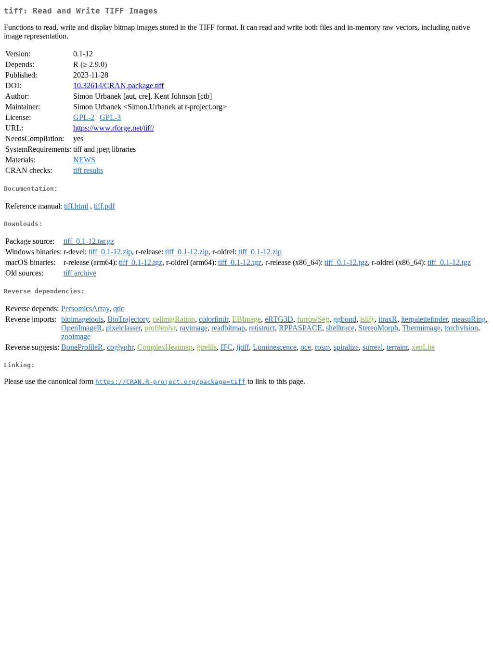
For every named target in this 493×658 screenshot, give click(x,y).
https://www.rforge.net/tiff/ (113, 128)
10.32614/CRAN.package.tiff (118, 85)
